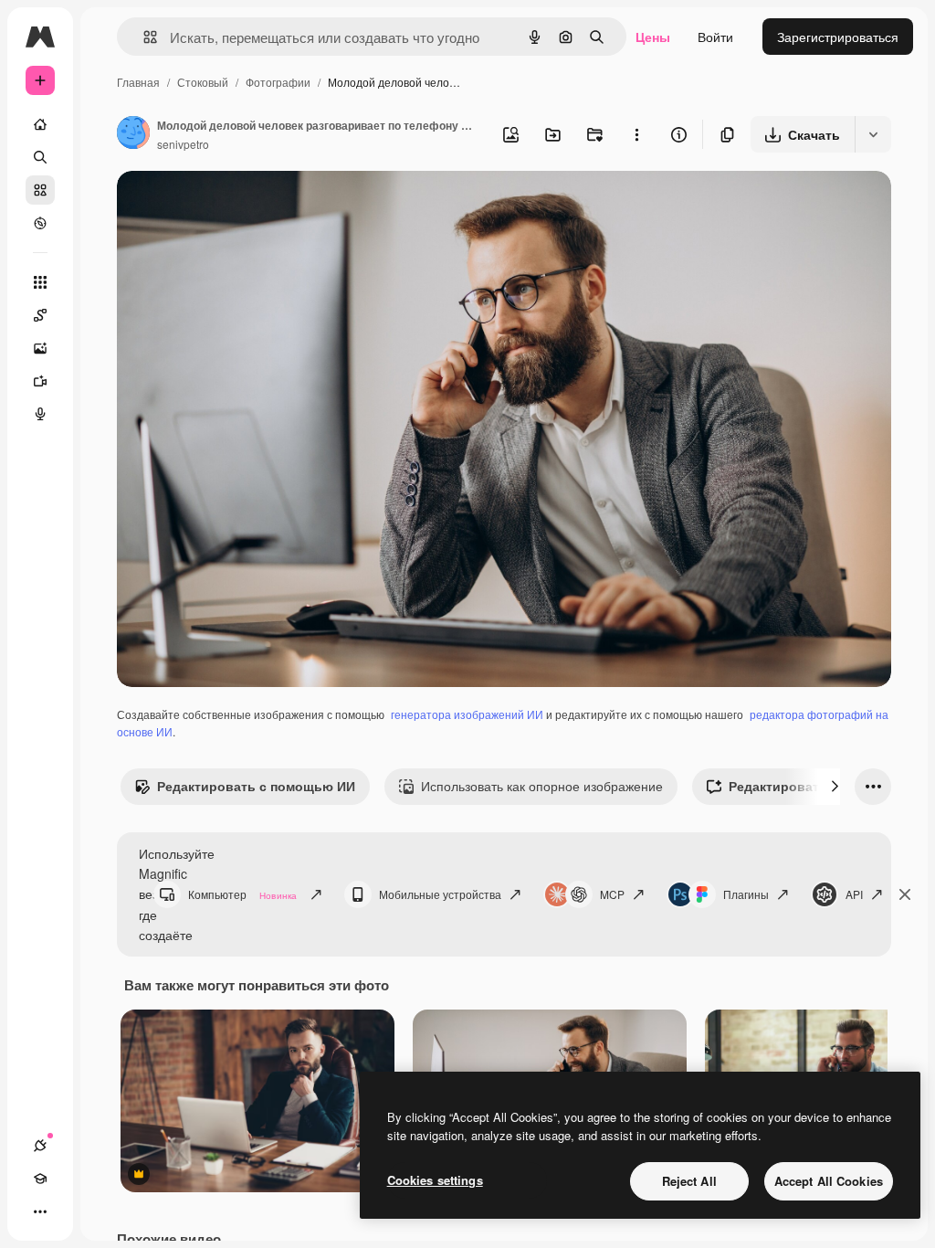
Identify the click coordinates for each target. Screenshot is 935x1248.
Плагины (746, 894)
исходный (239, 206)
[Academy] (40, 1178)
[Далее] (834, 786)
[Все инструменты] (40, 282)
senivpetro (183, 144)
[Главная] (40, 124)
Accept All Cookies (828, 1181)
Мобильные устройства (440, 894)
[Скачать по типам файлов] (873, 134)
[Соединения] (40, 1145)
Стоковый (202, 82)
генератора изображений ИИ (467, 714)
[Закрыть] (905, 894)
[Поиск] (40, 157)
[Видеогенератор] (40, 381)
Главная (138, 82)
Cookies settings (435, 1180)
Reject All (689, 1181)
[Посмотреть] (40, 223)
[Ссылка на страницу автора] (133, 134)
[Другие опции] (636, 134)
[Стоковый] (40, 190)
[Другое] (40, 1211)
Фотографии (278, 82)
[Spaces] (40, 315)
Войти (715, 36)
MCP (612, 894)
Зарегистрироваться (837, 36)
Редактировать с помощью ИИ (256, 786)
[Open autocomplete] (143, 37)
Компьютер (242, 894)
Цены (653, 36)
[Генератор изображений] (40, 348)
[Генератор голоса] (40, 413)
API (854, 894)
